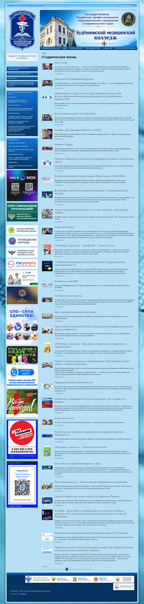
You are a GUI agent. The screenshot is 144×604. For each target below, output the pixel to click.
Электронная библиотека (19, 74)
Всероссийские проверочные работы (21, 150)
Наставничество (15, 154)
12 (74, 569)
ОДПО (65, 48)
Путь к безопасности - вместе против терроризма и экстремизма (91, 482)
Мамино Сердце (64, 144)
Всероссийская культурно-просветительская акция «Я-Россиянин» (91, 533)
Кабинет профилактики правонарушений (18, 122)
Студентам (107, 48)
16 (85, 569)
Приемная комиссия (50, 48)
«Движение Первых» (16, 143)
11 (72, 569)
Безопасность (14, 105)
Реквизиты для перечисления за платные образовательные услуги (21, 84)
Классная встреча (64, 227)
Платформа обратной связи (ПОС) (20, 93)
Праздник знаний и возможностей (74, 382)
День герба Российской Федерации (74, 79)
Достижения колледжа (18, 146)
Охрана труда (14, 113)
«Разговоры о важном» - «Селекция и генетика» (81, 447)
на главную (11, 6)
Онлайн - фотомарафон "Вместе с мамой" (78, 130)
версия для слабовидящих (34, 6)
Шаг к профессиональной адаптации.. (76, 312)
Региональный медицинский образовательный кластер (20, 109)
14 (80, 569)
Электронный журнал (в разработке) (18, 68)
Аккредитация (76, 48)
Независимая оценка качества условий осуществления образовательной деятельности (21, 129)
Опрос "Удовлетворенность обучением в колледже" (20, 158)
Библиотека (13, 140)
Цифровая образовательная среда (20, 166)
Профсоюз (12, 162)
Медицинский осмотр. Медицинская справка (17, 101)
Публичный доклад (16, 134)
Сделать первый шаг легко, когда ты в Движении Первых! (87, 496)
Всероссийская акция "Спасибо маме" (76, 114)
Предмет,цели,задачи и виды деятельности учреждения (20, 117)
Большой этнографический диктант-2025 (78, 463)
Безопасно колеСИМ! (66, 281)
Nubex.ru (24, 594)
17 (88, 569)
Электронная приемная (125, 48)
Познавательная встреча (68, 296)
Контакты (12, 78)
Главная (44, 53)
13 (77, 569)
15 (82, 569)
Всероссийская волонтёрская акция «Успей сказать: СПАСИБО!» (90, 176)
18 (90, 569)
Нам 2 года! (61, 63)
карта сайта (20, 6)
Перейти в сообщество (16, 506)
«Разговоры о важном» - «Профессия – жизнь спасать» (85, 246)
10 (69, 569)
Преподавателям (92, 48)
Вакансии (12, 97)
